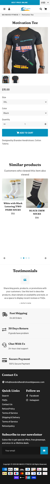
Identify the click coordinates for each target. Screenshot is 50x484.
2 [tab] (23, 258)
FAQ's (4, 400)
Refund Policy (8, 408)
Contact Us (7, 404)
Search (5, 395)
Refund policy (8, 426)
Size (4, 97)
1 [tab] (21, 258)
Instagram (34, 400)
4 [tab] (28, 258)
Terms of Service (10, 413)
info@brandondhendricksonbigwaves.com (24, 382)
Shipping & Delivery (11, 417)
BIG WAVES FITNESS (10, 15)
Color (4, 108)
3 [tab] (26, 258)
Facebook (34, 395)
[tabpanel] (13, 197)
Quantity (6, 119)
